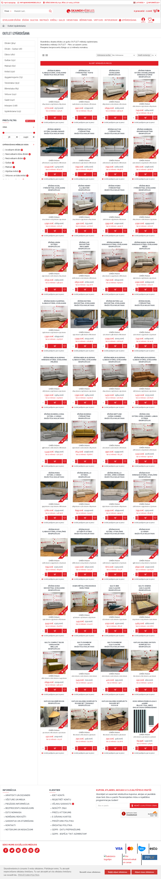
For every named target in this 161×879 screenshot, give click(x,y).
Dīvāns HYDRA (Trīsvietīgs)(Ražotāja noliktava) (114, 188)
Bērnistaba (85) (12, 88)
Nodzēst (31, 121)
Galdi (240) (10, 100)
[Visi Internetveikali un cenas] (130, 859)
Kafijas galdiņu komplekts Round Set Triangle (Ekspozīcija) (84, 703)
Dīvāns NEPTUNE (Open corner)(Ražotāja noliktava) (114, 416)
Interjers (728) (11, 105)
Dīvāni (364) (10, 43)
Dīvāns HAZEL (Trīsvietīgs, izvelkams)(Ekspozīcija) (54, 188)
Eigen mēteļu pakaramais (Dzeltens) (84, 587)
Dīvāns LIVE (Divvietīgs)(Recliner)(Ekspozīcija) (84, 245)
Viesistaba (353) (12, 83)
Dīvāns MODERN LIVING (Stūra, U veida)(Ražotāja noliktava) (54, 416)
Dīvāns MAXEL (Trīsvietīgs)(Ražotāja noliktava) (145, 303)
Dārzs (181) (10, 54)
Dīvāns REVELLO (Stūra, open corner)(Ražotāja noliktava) (114, 475)
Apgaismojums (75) (14, 77)
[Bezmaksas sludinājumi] (149, 857)
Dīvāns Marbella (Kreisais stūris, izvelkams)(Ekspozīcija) (114, 244)
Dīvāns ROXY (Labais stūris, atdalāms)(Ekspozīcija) (54, 531)
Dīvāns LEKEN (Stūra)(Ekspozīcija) (54, 244)
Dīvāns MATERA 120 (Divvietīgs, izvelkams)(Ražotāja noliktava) (114, 303)
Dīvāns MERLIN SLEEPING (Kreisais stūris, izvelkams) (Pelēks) (54, 360)
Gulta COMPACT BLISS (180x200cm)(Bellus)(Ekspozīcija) (54, 645)
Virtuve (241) (10, 94)
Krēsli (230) (10, 71)
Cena (5, 127)
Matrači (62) (10, 66)
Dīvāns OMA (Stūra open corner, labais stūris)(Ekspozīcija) (144, 417)
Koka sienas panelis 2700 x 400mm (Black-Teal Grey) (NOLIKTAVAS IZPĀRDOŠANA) (145, 704)
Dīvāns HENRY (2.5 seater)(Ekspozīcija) (84, 188)
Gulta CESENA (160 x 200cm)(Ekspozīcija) (144, 588)
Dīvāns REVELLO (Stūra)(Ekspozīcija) (84, 475)
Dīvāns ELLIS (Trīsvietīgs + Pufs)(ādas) (84, 73)
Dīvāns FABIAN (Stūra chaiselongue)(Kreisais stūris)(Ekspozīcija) (144, 74)
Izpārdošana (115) (13, 111)
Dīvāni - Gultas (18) (13, 49)
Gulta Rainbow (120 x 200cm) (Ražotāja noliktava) (84, 644)
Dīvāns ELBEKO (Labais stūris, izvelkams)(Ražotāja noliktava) (54, 73)
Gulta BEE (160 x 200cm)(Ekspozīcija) (114, 588)
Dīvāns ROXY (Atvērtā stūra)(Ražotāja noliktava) (84, 531)
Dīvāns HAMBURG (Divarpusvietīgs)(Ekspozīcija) (145, 131)
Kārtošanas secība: (104, 55)
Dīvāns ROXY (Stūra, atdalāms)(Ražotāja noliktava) (114, 531)
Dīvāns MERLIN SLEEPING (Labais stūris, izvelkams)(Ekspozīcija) (84, 360)
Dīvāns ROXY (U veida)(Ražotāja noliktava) (145, 531)
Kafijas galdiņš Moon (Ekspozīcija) (54, 702)
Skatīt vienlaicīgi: (144, 55)
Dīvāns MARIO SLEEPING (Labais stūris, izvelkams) (54, 302)
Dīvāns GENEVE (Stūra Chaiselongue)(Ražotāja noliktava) (54, 131)
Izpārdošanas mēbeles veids (15, 145)
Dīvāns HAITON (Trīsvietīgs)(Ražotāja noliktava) (84, 131)
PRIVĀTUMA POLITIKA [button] (28, 875)
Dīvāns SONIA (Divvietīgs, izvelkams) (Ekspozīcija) (54, 588)
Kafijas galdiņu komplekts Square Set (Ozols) (114, 703)
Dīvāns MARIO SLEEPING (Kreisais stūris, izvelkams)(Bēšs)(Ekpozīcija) (144, 245)
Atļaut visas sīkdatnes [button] (144, 872)
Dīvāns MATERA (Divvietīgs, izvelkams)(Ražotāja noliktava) (84, 303)
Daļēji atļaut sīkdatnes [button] (117, 872)
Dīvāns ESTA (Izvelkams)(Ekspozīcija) (114, 73)
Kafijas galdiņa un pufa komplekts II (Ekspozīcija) (145, 644)
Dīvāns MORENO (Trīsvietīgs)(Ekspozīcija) (84, 416)
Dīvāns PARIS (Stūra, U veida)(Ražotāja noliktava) (54, 475)
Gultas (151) (10, 60)
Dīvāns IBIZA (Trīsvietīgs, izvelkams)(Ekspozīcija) (145, 188)
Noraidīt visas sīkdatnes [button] (90, 872)
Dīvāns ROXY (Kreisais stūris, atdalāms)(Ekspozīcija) (144, 475)
